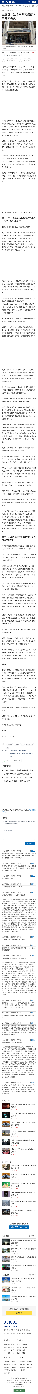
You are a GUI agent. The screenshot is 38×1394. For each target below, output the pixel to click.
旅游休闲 (23, 1370)
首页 (3, 6)
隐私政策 (7, 1333)
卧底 (7, 747)
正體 (29, 2)
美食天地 (29, 1367)
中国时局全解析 (15, 753)
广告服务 (20, 1333)
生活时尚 (29, 1364)
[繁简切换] (29, 60)
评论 (24, 6)
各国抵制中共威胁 (27, 753)
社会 (9, 1353)
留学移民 (29, 1361)
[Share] (12, 1109)
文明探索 (13, 1361)
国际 (20, 6)
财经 (9, 1350)
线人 (22, 744)
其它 (23, 1353)
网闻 (12, 1353)
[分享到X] (12, 60)
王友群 (16, 744)
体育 (5, 1353)
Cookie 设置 (19, 1390)
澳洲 (18, 1353)
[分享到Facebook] (3, 60)
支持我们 (19, 1313)
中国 (11, 6)
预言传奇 (13, 1370)
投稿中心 (13, 1333)
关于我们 (12, 1330)
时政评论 (8, 10)
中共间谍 (9, 744)
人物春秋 (13, 1367)
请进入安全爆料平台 (19, 1227)
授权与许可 (19, 1330)
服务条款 (27, 1330)
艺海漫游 (7, 1373)
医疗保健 (23, 1364)
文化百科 (7, 1361)
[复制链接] (16, 60)
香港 (32, 6)
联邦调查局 (29, 744)
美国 (15, 6)
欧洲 (23, 1350)
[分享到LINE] (8, 60)
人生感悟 (7, 1364)
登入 (34, 2)
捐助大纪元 (27, 1333)
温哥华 (19, 1350)
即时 (7, 6)
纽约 (18, 1344)
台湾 (28, 6)
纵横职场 (23, 1367)
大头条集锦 (22, 750)
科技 (5, 1350)
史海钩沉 (7, 1367)
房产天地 (23, 1361)
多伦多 (24, 1347)
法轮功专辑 (13, 750)
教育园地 (7, 1370)
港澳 (12, 1347)
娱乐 (12, 1350)
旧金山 (24, 1344)
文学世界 (13, 1364)
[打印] (20, 60)
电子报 (6, 1330)
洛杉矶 (19, 1347)
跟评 (33, 851)
